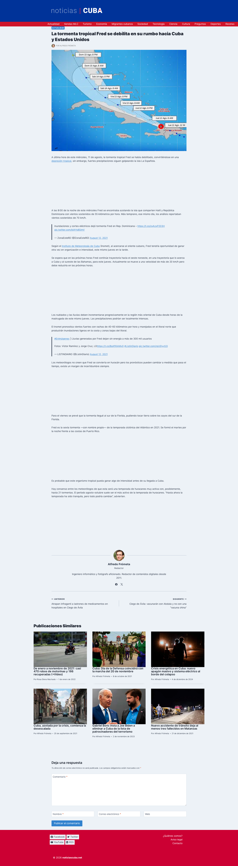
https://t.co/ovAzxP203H (151, 226)
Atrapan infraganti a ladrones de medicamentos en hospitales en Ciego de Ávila (80, 603)
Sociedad (142, 24)
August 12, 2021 (99, 238)
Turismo (87, 24)
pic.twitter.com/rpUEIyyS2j (153, 346)
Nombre (58, 814)
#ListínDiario (131, 346)
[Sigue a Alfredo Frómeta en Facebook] (116, 584)
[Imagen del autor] (53, 45)
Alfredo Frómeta (68, 46)
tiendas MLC (71, 24)
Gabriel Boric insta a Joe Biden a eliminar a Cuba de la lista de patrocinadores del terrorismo (113, 728)
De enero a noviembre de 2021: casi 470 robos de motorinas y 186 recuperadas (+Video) (57, 671)
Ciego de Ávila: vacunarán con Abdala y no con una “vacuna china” (157, 603)
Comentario (60, 776)
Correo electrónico (110, 814)
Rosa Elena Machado (46, 679)
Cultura (186, 24)
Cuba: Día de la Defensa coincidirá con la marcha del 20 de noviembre (117, 670)
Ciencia (173, 24)
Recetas (229, 24)
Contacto (177, 843)
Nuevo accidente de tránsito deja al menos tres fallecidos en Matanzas (174, 727)
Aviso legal (176, 839)
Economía (101, 24)
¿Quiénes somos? (172, 835)
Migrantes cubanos (122, 24)
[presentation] (60, 649)
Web (147, 814)
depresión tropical (61, 161)
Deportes (216, 24)
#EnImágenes (61, 338)
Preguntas (200, 24)
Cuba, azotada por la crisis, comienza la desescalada (60, 727)
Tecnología (159, 24)
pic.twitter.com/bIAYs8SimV (69, 229)
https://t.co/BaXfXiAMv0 (110, 346)
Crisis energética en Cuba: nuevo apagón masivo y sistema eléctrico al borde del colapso (175, 671)
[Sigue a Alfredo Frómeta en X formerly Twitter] (121, 584)
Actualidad (54, 24)
